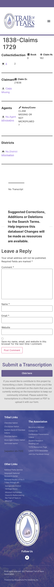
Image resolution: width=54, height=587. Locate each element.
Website (5, 327)
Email (5, 315)
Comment (7, 267)
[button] (48, 21)
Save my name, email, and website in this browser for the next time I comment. (23, 342)
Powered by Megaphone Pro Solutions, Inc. (21, 580)
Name (5, 304)
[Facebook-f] (27, 558)
